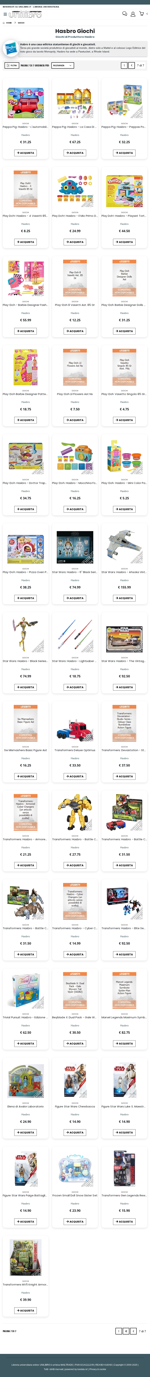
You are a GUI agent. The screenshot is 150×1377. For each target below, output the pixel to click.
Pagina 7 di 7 (9, 1331)
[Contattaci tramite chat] (124, 14)
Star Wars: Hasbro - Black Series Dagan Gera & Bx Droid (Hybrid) (46, 661)
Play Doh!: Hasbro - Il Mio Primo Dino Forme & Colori (86, 216)
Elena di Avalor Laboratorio (26, 1106)
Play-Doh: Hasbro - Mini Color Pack (125, 483)
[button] (143, 13)
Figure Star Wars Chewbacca (75, 1106)
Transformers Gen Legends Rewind (125, 1195)
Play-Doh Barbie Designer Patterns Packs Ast (33, 394)
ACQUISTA (27, 153)
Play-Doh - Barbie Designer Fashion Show (31, 305)
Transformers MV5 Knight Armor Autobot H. (32, 1284)
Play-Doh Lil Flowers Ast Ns (75, 394)
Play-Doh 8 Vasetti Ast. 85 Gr (75, 305)
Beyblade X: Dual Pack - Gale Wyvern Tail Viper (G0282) (89, 1017)
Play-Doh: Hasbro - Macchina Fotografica (80, 483)
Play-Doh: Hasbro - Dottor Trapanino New (31, 483)
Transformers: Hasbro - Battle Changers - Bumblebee (89, 839)
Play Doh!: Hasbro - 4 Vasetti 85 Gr (26, 216)
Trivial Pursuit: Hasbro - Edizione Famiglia (30, 1017)
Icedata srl (82, 1369)
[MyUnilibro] (133, 14)
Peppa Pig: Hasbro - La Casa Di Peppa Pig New (83, 127)
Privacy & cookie (97, 1369)
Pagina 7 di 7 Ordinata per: (35, 65)
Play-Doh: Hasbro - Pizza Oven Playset (29, 572)
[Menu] (5, 14)
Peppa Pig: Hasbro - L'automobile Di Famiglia (33, 127)
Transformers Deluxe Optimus (75, 750)
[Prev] (131, 65)
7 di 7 (141, 66)
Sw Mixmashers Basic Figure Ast (25, 750)
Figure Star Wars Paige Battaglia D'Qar (29, 1195)
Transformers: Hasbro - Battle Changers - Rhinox (36, 928)
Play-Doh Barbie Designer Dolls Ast (125, 305)
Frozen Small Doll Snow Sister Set (74, 1195)
